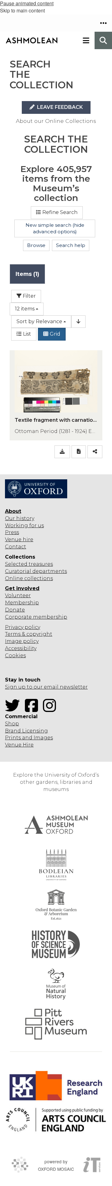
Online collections (29, 578)
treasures (40, 564)
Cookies (15, 655)
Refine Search (59, 212)
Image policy (22, 641)
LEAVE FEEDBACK (59, 107)
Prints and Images (29, 738)
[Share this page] (94, 451)
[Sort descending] (78, 321)
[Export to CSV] (62, 451)
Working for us (24, 525)
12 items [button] (25, 309)
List (27, 334)
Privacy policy (22, 627)
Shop (12, 724)
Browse (36, 245)
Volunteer (18, 595)
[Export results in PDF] (79, 451)
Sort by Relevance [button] (39, 321)
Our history (19, 518)
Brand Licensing (26, 731)
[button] (103, 23)
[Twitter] (14, 709)
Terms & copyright (28, 634)
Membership (22, 603)
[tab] (27, 274)
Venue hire (19, 539)
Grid (55, 334)
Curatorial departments (36, 571)
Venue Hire (19, 745)
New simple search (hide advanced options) (55, 228)
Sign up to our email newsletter (46, 687)
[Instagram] (51, 709)
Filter (28, 296)
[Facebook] (33, 709)
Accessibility (20, 648)
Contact (15, 547)
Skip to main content (22, 10)
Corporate (18, 617)
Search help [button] (70, 245)
